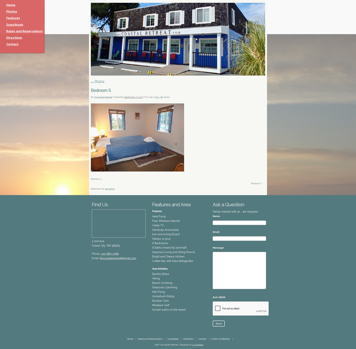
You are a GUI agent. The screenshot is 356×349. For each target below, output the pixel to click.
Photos (11, 11)
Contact (12, 44)
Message (219, 247)
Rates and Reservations (24, 31)
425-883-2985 (110, 253)
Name (217, 216)
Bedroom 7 (256, 183)
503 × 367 (159, 97)
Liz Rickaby (197, 345)
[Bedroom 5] (137, 170)
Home (10, 5)
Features (13, 18)
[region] (178, 39)
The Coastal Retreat (103, 97)
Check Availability (220, 338)
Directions (14, 38)
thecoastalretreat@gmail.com (118, 258)
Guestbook (14, 25)
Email (217, 232)
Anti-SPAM (220, 297)
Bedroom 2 (96, 179)
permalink (110, 189)
